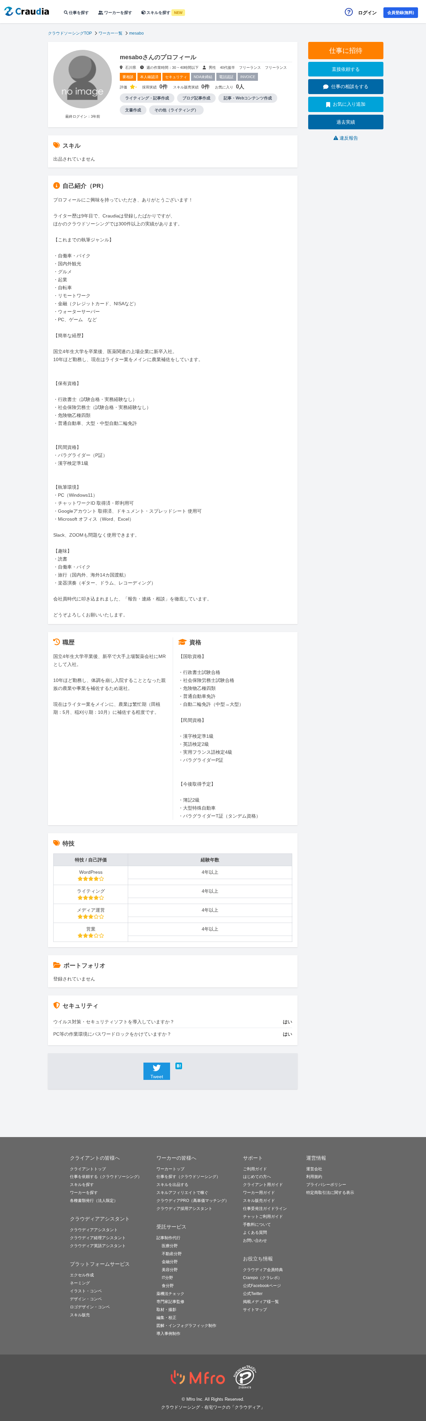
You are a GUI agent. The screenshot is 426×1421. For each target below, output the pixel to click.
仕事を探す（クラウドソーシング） (188, 1176)
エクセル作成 (82, 1275)
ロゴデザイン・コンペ (90, 1307)
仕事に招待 (345, 50)
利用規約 (314, 1176)
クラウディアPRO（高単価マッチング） (192, 1200)
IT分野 (167, 1277)
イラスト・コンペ (86, 1291)
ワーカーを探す (117, 12)
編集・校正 (166, 1317)
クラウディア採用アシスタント (184, 1208)
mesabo (136, 33)
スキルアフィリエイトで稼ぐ (182, 1192)
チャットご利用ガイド (263, 1216)
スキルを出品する (172, 1184)
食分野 (168, 1285)
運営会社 (314, 1169)
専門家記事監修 (170, 1301)
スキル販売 (80, 1315)
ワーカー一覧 (110, 33)
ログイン (367, 12)
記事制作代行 (168, 1237)
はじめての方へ (257, 1176)
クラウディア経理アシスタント (98, 1237)
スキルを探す (163, 12)
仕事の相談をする (349, 86)
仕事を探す (78, 12)
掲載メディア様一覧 (261, 1301)
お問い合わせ (255, 1240)
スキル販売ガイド (259, 1200)
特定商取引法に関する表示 (330, 1192)
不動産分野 (172, 1253)
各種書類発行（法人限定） (94, 1200)
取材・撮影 (166, 1309)
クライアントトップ (88, 1169)
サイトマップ (255, 1309)
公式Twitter (253, 1293)
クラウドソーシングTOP (70, 33)
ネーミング (80, 1283)
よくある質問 (255, 1232)
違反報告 (348, 138)
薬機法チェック (170, 1293)
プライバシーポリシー (326, 1184)
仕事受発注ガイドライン (265, 1208)
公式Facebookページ (262, 1285)
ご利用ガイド (255, 1169)
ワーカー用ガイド (259, 1192)
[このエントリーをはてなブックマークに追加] (188, 1066)
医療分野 (170, 1245)
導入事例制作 (168, 1333)
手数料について (257, 1224)
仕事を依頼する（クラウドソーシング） (106, 1176)
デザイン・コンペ (86, 1299)
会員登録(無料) (400, 12)
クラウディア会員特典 (263, 1269)
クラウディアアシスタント (94, 1229)
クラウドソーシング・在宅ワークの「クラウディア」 (213, 1407)
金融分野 (170, 1261)
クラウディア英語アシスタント (98, 1245)
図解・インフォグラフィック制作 (186, 1325)
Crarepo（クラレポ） (262, 1277)
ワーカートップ (170, 1169)
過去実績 (345, 122)
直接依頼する (346, 69)
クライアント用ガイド (263, 1184)
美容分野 (170, 1269)
